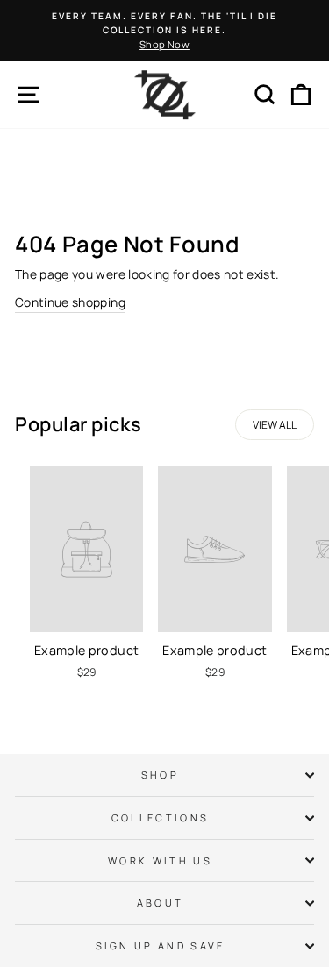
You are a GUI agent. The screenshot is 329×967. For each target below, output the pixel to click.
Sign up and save (160, 945)
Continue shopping (70, 302)
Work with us (160, 860)
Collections (160, 817)
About (160, 902)
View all (275, 424)
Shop (160, 774)
